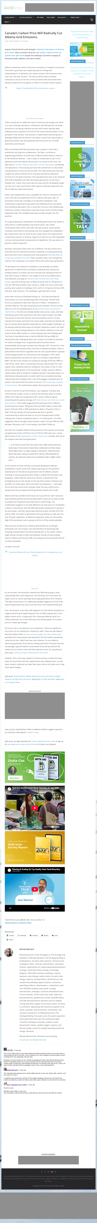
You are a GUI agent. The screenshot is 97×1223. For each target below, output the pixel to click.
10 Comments (24, 41)
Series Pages (75, 17)
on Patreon (59, 49)
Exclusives (61, 17)
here (43, 920)
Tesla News (51, 17)
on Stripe (10, 52)
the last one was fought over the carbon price (42, 634)
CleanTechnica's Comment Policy (18, 923)
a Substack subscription (45, 49)
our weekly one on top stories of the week (23, 744)
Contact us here (32, 732)
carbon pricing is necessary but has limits (31, 652)
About (6, 22)
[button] (15, 17)
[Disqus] (35, 1070)
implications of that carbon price (34, 436)
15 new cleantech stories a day (42, 741)
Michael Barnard (15, 41)
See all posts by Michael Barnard (33, 1040)
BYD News (40, 17)
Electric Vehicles (25, 17)
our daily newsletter (47, 679)
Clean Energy (9, 17)
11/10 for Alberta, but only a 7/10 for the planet (34, 165)
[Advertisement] (59, 7)
